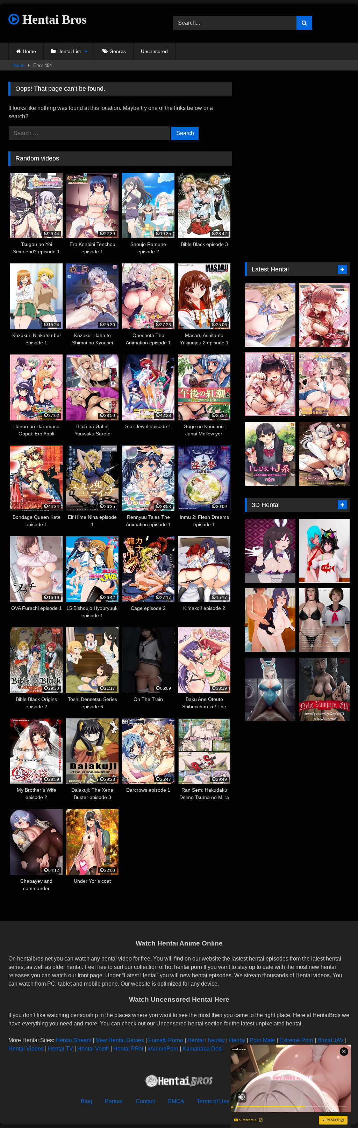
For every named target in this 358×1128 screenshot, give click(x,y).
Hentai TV (60, 1049)
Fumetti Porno (165, 1040)
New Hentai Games (119, 1040)
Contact (145, 1101)
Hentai (195, 1040)
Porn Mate (262, 1040)
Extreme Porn (296, 1040)
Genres (117, 51)
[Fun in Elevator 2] (324, 551)
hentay (216, 1040)
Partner (114, 1101)
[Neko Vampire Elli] (324, 690)
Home (29, 51)
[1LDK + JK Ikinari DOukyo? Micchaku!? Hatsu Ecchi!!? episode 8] (270, 454)
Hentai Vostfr (93, 1049)
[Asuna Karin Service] (270, 690)
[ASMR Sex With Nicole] (270, 315)
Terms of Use (213, 1101)
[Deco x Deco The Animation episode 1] (270, 384)
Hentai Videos (26, 1049)
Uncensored (154, 51)
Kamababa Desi (202, 1049)
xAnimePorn (163, 1049)
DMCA (175, 1101)
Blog (86, 1101)
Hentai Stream (73, 1040)
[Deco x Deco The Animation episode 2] (324, 315)
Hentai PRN (128, 1049)
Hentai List (69, 51)
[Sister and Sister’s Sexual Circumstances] (324, 620)
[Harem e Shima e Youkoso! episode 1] (324, 384)
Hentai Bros (53, 20)
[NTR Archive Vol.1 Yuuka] (270, 620)
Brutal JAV (330, 1040)
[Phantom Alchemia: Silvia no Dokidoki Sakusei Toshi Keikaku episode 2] (324, 454)
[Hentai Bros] (179, 1082)
